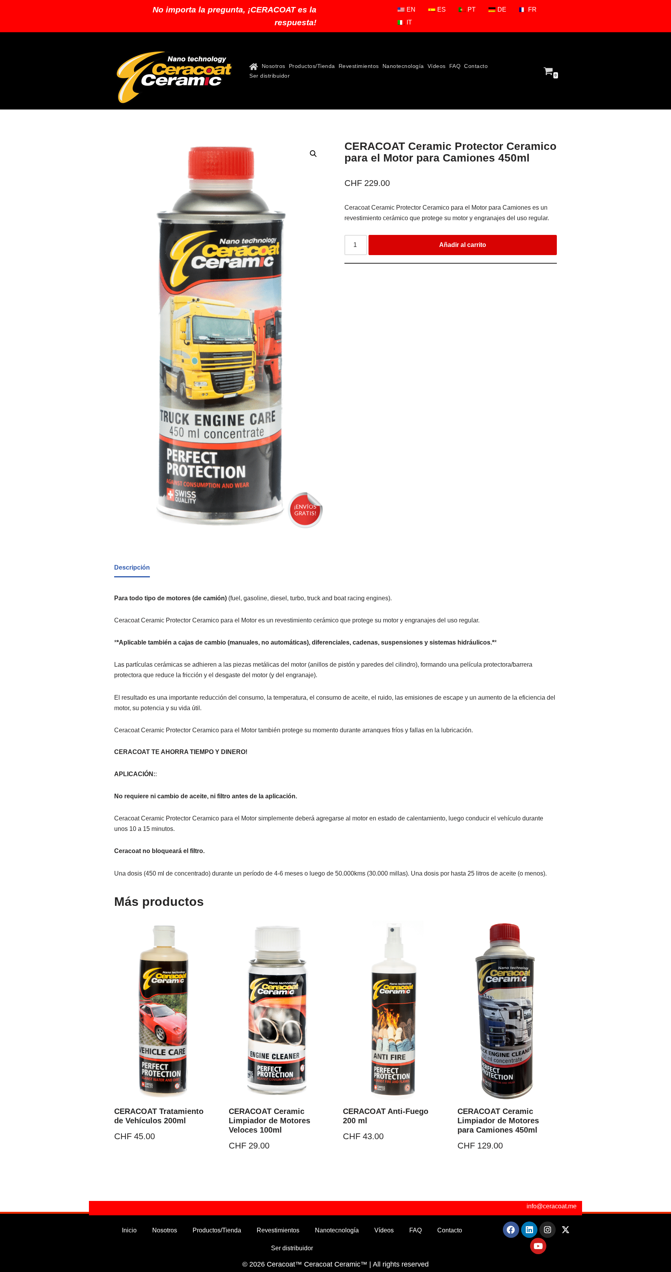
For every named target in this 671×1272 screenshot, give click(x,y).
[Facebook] (511, 1230)
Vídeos (437, 66)
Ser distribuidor (269, 76)
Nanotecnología (403, 66)
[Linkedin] (529, 1230)
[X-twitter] (566, 1230)
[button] (313, 154)
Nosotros (273, 66)
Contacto (476, 66)
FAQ (455, 66)
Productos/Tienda (312, 66)
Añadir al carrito (462, 245)
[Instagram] (547, 1230)
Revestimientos (359, 66)
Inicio (129, 1230)
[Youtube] (538, 1246)
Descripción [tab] (132, 567)
